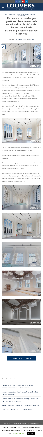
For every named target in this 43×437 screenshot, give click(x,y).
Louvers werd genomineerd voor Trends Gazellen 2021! (21, 405)
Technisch (21, 15)
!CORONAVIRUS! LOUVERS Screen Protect (17, 409)
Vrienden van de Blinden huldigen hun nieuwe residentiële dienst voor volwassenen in (17, 386)
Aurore (31, 39)
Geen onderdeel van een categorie (17, 14)
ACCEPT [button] (31, 433)
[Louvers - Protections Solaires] (21, 7)
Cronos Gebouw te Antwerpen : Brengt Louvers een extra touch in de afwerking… (20, 400)
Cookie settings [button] (18, 433)
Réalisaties (33, 14)
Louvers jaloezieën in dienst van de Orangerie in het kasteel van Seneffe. (20, 393)
